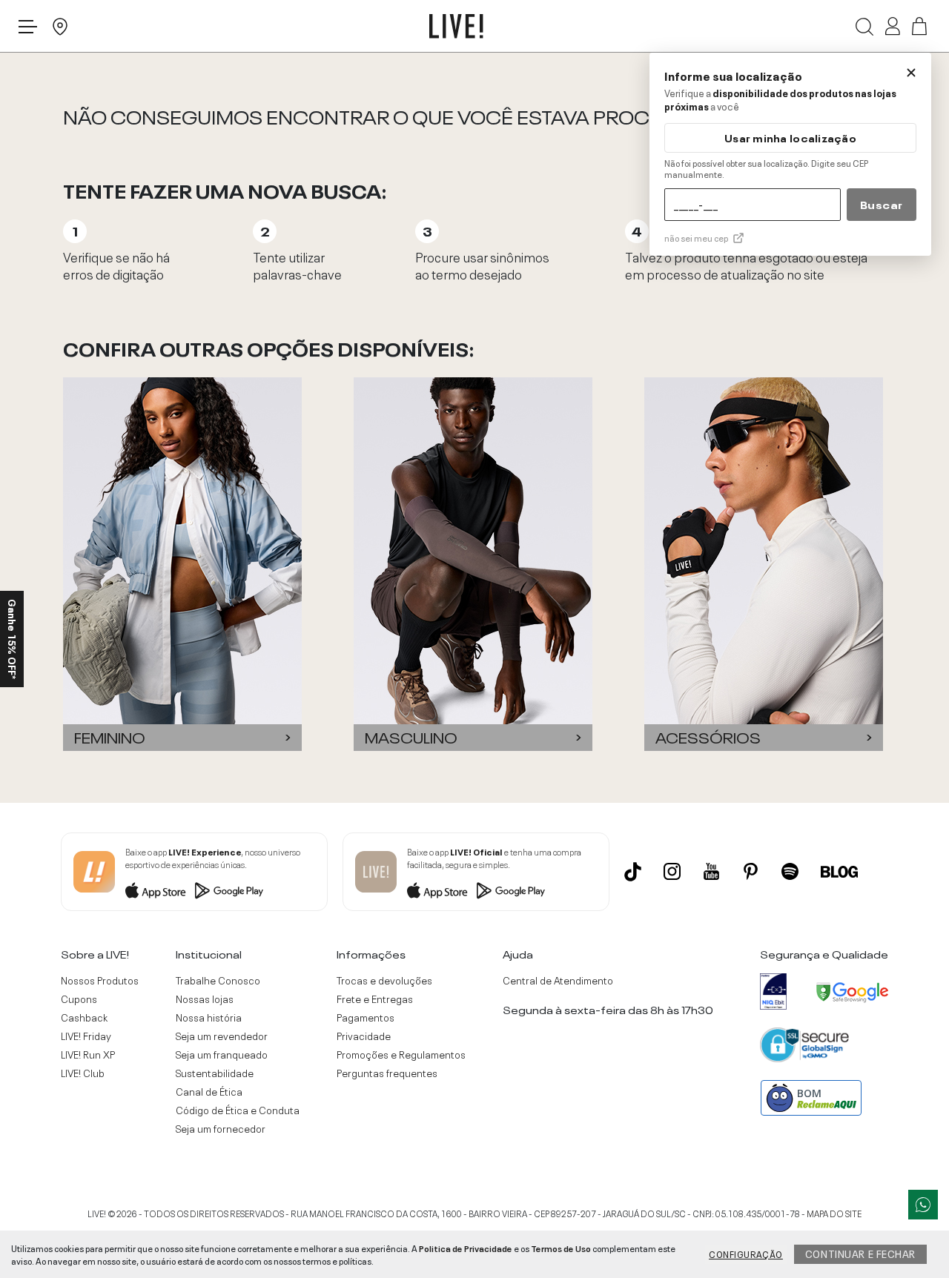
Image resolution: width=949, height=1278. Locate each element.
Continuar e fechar (860, 1252)
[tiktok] (633, 871)
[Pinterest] (750, 871)
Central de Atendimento (558, 980)
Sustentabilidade (215, 1072)
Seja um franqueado (222, 1054)
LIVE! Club (83, 1072)
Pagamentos (365, 1017)
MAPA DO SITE (834, 1212)
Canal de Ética (209, 1091)
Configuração (746, 1253)
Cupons (79, 998)
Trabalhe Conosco (218, 980)
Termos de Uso (561, 1247)
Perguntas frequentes (387, 1072)
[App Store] (156, 890)
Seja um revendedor (222, 1035)
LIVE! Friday (86, 1035)
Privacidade (364, 1035)
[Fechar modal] (911, 72)
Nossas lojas (205, 998)
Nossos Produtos (100, 980)
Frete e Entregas (375, 998)
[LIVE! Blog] (839, 871)
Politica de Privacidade (465, 1247)
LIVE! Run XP (88, 1054)
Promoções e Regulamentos (401, 1054)
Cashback (84, 1017)
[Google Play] (229, 890)
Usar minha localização (790, 137)
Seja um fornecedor (220, 1128)
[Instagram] (672, 871)
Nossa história (209, 1017)
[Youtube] (711, 871)
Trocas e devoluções (384, 980)
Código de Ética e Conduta (238, 1109)
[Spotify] (790, 871)
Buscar (881, 203)
